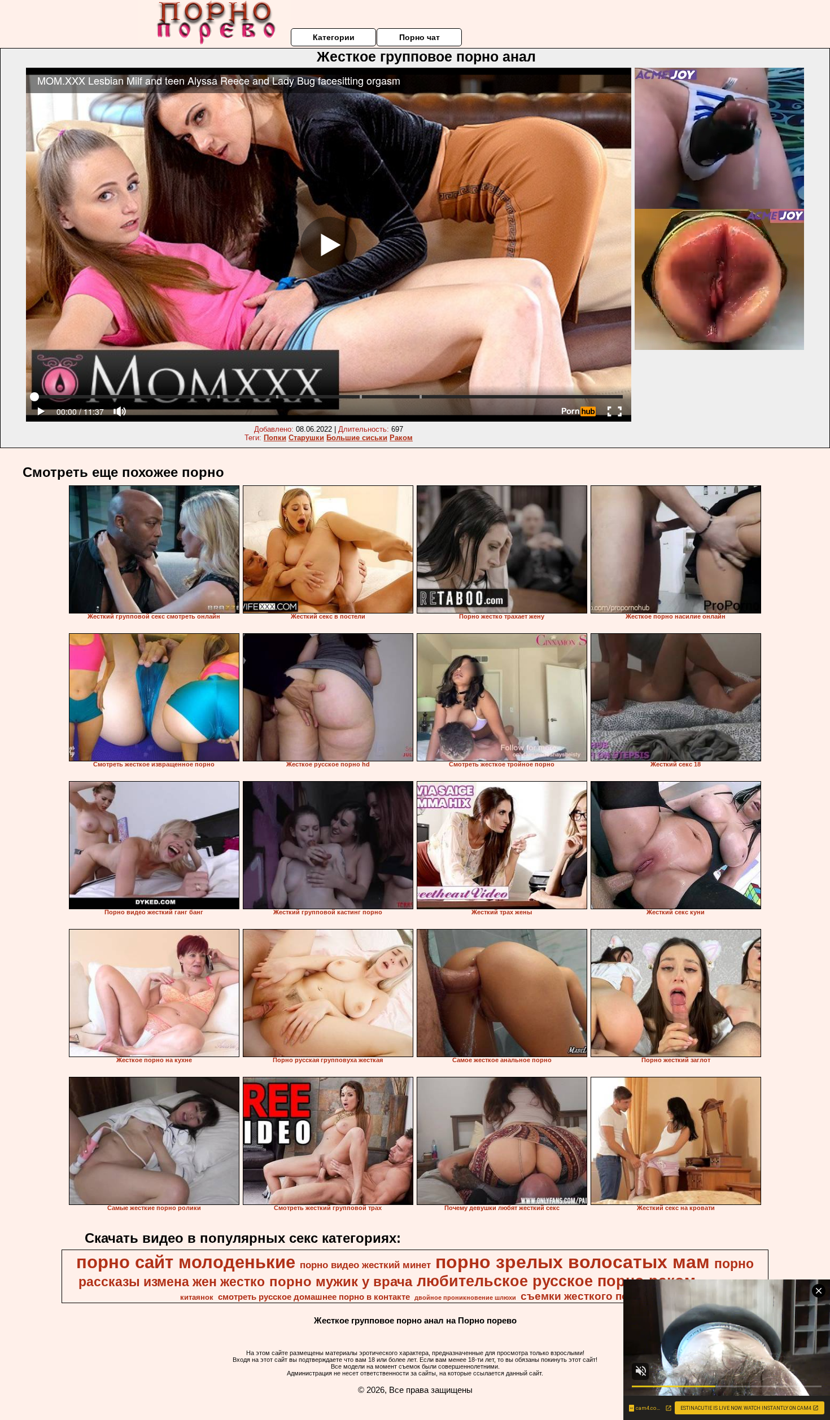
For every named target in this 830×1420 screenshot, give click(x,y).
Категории (334, 37)
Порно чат (419, 37)
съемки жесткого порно (584, 1296)
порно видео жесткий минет (365, 1264)
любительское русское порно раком (556, 1281)
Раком (401, 437)
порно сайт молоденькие (185, 1262)
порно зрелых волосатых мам (572, 1262)
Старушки (306, 437)
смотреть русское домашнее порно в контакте (314, 1296)
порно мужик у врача (340, 1281)
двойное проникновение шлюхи (465, 1297)
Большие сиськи (356, 437)
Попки (275, 437)
